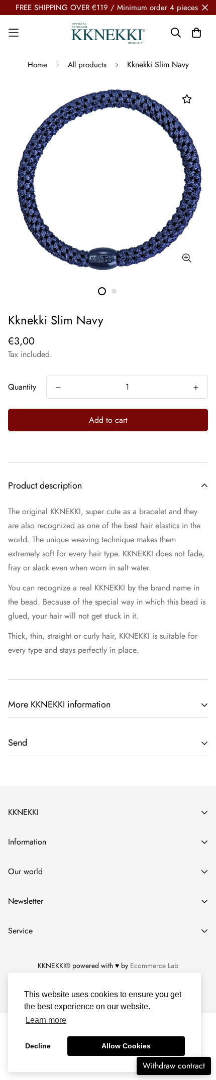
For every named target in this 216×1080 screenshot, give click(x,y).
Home (37, 64)
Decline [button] (38, 1046)
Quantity (22, 387)
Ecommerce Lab (154, 966)
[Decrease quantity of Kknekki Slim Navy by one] (58, 387)
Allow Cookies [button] (126, 1046)
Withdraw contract (174, 1065)
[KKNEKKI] (108, 33)
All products (87, 64)
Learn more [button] (46, 1020)
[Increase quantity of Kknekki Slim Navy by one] (195, 387)
